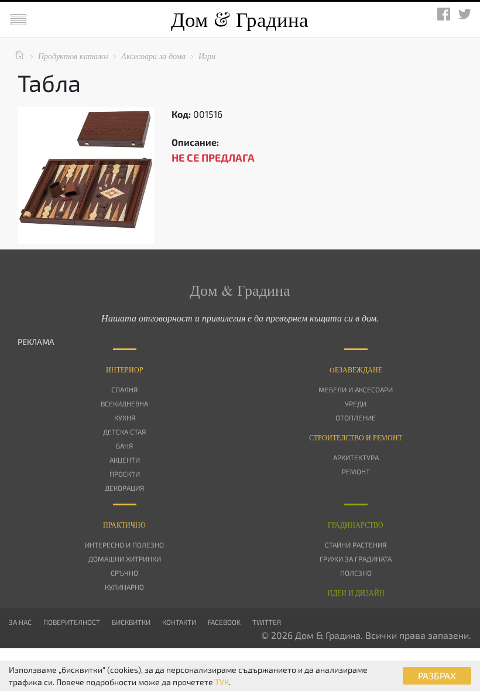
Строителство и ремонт (355, 437)
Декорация (124, 488)
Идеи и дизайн (356, 592)
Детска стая (124, 431)
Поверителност (71, 622)
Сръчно (124, 573)
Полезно (356, 573)
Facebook (224, 622)
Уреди (355, 403)
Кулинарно (124, 587)
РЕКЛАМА (36, 342)
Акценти (124, 460)
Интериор (124, 369)
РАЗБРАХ (437, 675)
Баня (124, 446)
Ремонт (356, 471)
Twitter (266, 622)
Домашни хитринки (124, 559)
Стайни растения (355, 545)
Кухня (124, 417)
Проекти (124, 474)
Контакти (179, 622)
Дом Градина (239, 19)
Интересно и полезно (124, 545)
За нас (20, 622)
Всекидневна (124, 403)
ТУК (222, 682)
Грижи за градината (356, 559)
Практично (124, 524)
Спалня (124, 389)
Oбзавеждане (356, 369)
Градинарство (355, 524)
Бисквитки (131, 622)
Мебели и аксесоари (355, 389)
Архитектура (356, 457)
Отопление (355, 417)
